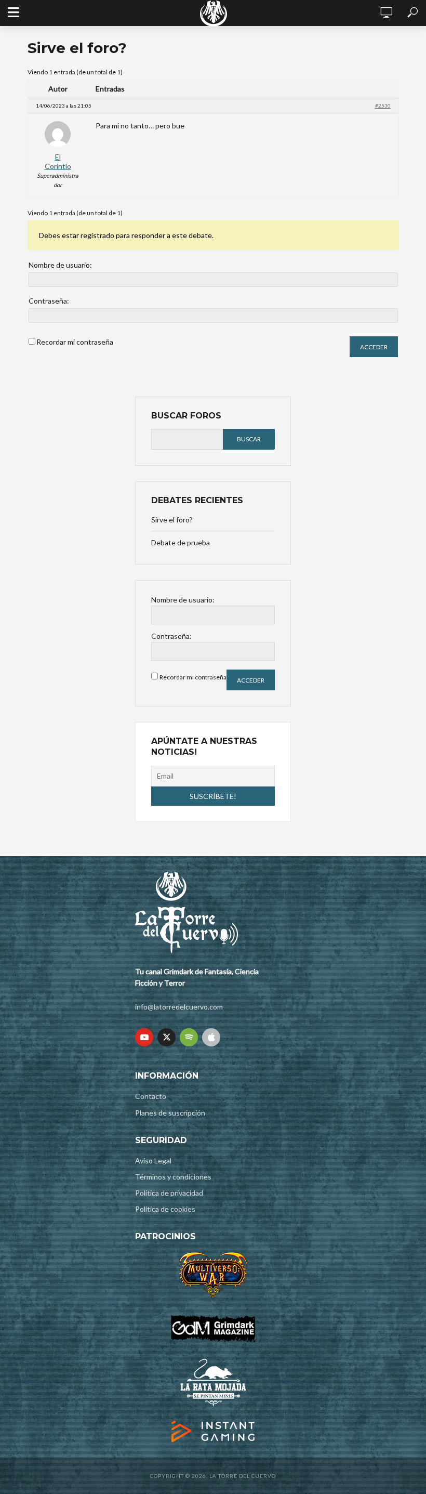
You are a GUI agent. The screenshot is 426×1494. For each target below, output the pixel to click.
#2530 (383, 105)
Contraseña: (49, 300)
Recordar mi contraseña (74, 341)
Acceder (374, 347)
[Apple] (211, 1037)
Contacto (150, 1096)
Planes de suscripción (170, 1112)
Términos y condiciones (173, 1176)
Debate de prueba (180, 542)
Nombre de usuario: (60, 264)
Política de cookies (165, 1208)
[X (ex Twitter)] (166, 1037)
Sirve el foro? (172, 519)
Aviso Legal (153, 1160)
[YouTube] (144, 1037)
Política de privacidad (169, 1192)
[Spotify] (189, 1037)
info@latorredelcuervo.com (179, 1006)
